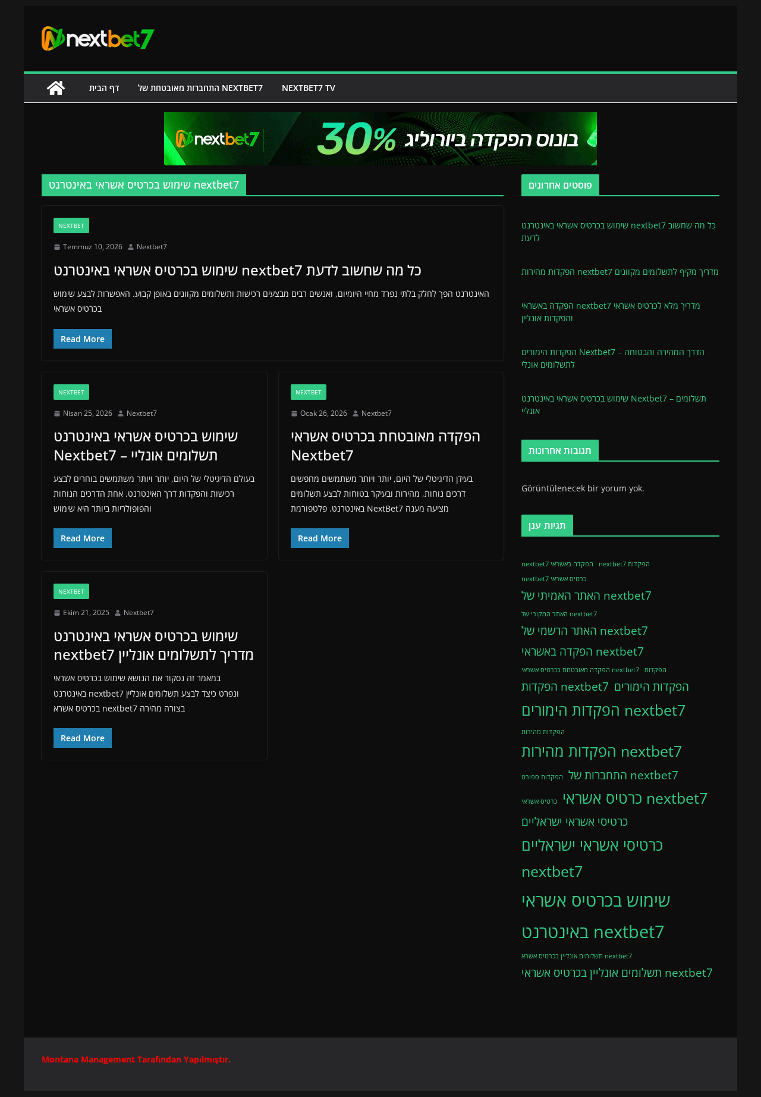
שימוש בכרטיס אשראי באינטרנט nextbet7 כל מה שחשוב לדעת (238, 270)
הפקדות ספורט (542, 777)
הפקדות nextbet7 (565, 686)
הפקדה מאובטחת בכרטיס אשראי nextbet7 (580, 670)
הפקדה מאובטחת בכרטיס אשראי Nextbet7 (385, 445)
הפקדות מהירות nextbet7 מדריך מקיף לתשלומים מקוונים (620, 271)
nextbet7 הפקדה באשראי (557, 564)
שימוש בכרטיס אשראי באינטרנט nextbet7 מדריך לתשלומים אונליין (154, 645)
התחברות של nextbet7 (623, 775)
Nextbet (71, 225)
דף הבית (104, 87)
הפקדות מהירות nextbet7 (601, 751)
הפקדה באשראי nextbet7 (582, 651)
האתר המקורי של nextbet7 (559, 614)
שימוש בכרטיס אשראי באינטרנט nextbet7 (596, 916)
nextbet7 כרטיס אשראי (553, 579)
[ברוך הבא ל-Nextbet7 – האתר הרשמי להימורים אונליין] (55, 88)
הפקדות (655, 670)
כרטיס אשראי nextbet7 (634, 798)
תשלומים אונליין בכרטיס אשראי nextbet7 (617, 972)
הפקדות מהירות (543, 732)
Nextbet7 (152, 247)
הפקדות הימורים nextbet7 (603, 710)
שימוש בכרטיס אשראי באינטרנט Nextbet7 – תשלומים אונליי (146, 445)
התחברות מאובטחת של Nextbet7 (200, 87)
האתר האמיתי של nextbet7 (586, 595)
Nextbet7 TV (308, 87)
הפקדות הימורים (651, 686)
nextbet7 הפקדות (624, 564)
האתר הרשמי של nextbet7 (584, 630)
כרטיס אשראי (539, 801)
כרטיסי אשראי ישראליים (574, 821)
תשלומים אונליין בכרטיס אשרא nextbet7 (576, 956)
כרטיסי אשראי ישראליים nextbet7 (592, 858)
